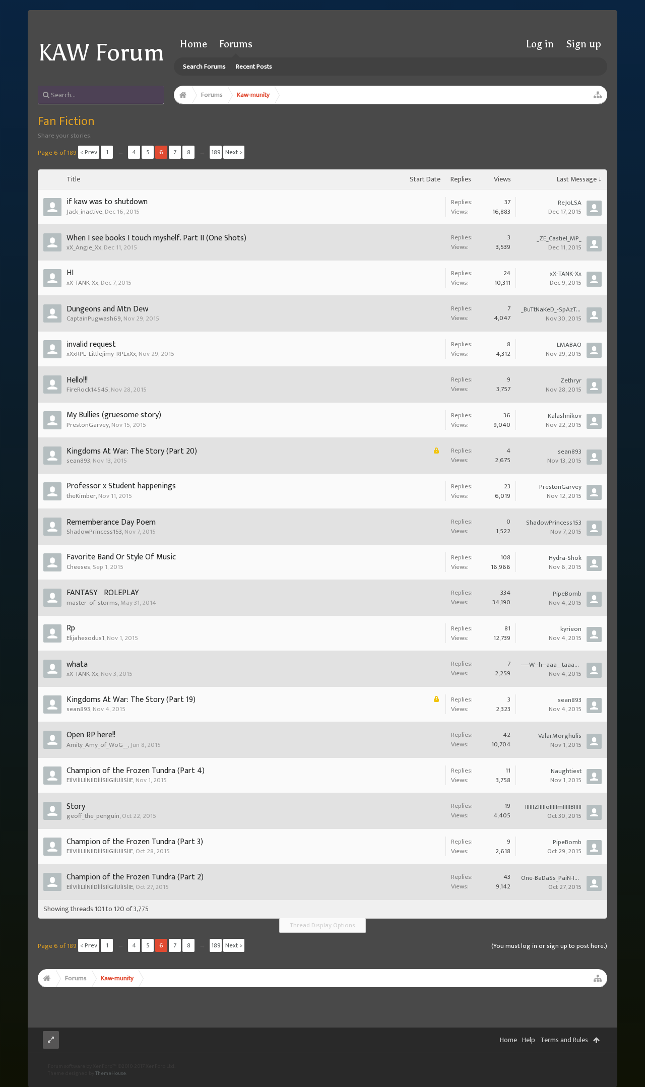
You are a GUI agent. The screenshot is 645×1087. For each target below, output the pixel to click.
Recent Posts (254, 66)
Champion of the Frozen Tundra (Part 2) (135, 877)
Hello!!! (77, 380)
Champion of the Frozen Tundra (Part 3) (135, 842)
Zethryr (571, 380)
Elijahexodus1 (85, 638)
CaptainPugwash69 (94, 318)
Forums (235, 44)
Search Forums (204, 66)
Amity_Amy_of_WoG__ (97, 744)
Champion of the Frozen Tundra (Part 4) (136, 771)
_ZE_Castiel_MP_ (559, 238)
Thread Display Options (322, 925)
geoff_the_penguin (93, 815)
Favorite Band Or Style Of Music (121, 557)
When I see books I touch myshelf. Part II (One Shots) (156, 238)
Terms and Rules (564, 1040)
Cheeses (78, 566)
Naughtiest (566, 771)
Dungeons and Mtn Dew (107, 309)
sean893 (78, 460)
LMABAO (569, 345)
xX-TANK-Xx (82, 282)
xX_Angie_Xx (84, 247)
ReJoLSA (570, 203)
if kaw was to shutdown (107, 202)
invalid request (91, 344)
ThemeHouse (110, 1073)
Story (76, 806)
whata (77, 664)
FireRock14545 (87, 389)
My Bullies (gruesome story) (114, 415)
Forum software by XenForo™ (111, 1066)
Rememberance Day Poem (111, 522)
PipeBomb (567, 594)
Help (528, 1040)
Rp (71, 628)
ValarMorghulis (560, 736)
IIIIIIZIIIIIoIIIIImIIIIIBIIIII (553, 807)
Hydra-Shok (565, 558)
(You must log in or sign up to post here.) (549, 945)
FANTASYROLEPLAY (103, 593)
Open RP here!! (91, 735)
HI (70, 273)
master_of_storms (92, 602)
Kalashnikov (565, 416)
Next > (233, 152)
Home (193, 44)
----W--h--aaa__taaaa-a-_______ (551, 665)
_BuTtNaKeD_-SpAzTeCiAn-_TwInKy (551, 309)
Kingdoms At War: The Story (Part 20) (132, 451)
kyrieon (571, 629)
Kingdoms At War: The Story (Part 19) (131, 700)
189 (216, 152)
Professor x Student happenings (121, 486)
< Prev (88, 152)
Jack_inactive (84, 211)
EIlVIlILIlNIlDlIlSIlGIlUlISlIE (100, 780)
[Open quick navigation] (598, 94)
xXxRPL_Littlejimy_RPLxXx (101, 353)
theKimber (81, 495)
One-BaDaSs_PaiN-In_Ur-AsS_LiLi (551, 878)
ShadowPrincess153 (94, 531)
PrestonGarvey (88, 424)
